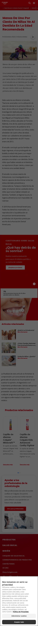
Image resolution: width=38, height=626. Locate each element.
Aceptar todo (19, 622)
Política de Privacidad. (21, 612)
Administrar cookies (19, 616)
